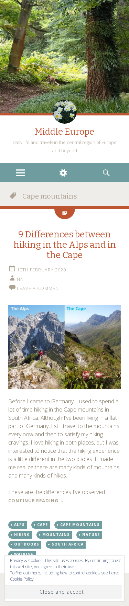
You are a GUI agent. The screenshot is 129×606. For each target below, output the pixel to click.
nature (91, 534)
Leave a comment (39, 288)
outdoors (26, 544)
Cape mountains (80, 524)
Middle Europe (64, 131)
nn (20, 279)
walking (24, 554)
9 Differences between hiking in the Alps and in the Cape (64, 244)
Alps (19, 524)
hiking (22, 534)
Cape (42, 524)
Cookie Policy (22, 579)
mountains (56, 534)
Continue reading (36, 500)
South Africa (68, 544)
